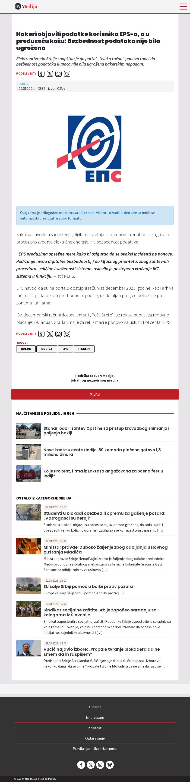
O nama (95, 707)
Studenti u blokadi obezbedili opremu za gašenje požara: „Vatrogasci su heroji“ (104, 515)
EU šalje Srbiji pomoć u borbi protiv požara (88, 586)
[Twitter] (90, 764)
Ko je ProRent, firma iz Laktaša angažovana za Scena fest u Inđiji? (103, 473)
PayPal (95, 394)
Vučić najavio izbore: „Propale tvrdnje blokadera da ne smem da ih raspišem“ (102, 651)
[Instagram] (99, 764)
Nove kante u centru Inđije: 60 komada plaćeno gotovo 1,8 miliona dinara (102, 452)
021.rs (26, 349)
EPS (65, 349)
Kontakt (95, 727)
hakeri (84, 349)
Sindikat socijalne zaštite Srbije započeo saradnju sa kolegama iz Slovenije (100, 612)
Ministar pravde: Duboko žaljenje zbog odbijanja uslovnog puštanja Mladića (106, 549)
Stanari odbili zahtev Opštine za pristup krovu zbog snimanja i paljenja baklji (106, 431)
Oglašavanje (95, 738)
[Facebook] (80, 764)
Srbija (23, 83)
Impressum (95, 717)
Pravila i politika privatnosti (95, 748)
